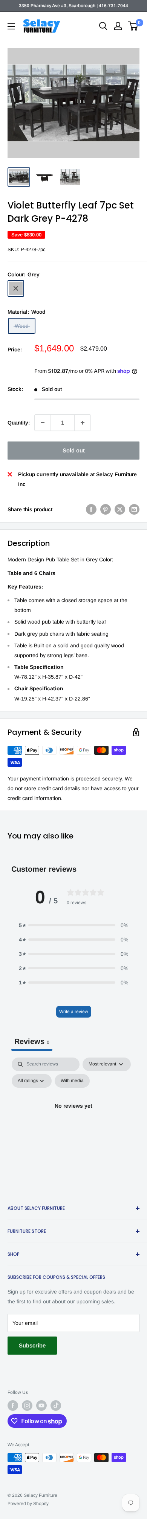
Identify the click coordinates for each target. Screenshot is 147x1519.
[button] (73, 925)
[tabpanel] (73, 1123)
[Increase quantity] (82, 423)
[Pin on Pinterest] (105, 509)
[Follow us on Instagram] (27, 1405)
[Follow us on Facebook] (13, 1405)
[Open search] (103, 26)
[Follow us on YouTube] (41, 1405)
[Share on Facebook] (91, 509)
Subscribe (32, 1345)
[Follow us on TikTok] (56, 1405)
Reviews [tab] (31, 1041)
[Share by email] (134, 509)
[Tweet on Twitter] (120, 509)
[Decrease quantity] (43, 423)
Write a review (73, 1011)
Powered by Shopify (28, 1503)
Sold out (74, 450)
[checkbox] (72, 1081)
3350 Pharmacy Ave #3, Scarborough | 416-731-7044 (73, 5)
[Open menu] (11, 26)
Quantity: (19, 423)
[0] (133, 26)
